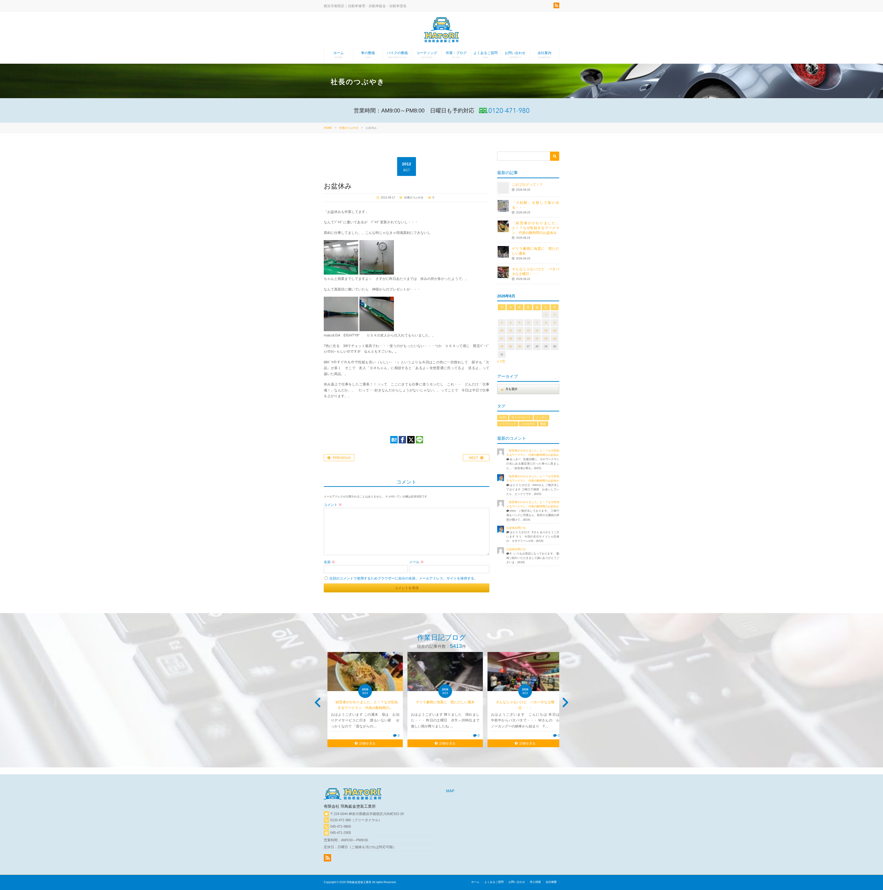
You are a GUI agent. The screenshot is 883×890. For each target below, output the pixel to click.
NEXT (473, 458)
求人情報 (535, 882)
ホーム (338, 55)
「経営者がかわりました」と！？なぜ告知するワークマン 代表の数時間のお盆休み (535, 228)
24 (501, 346)
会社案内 (544, 55)
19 (519, 338)
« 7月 (501, 361)
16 (554, 330)
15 (546, 330)
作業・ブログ (456, 55)
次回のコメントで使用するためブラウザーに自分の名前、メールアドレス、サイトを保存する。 (403, 578)
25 (510, 346)
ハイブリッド (507, 423)
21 (537, 338)
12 (519, 330)
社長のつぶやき (348, 127)
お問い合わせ (515, 55)
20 (528, 338)
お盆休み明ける (516, 527)
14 (537, 330)
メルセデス (528, 423)
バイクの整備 (397, 55)
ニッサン (541, 417)
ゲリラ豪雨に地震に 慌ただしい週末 (441, 702)
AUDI (502, 417)
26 (519, 346)
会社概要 (551, 882)
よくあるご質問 (485, 55)
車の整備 (368, 55)
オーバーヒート (521, 417)
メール (416, 562)
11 (510, 330)
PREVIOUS (342, 458)
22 (546, 338)
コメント (333, 505)
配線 (543, 423)
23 (554, 338)
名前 (329, 562)
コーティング (426, 55)
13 (528, 330)
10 (501, 330)
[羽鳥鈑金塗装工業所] (441, 30)
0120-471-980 (340, 820)
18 (510, 338)
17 (501, 338)
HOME (328, 127)
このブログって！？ (527, 185)
